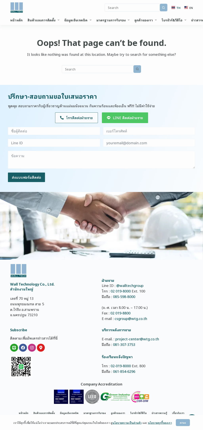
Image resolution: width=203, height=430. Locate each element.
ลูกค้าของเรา (143, 20)
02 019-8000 (121, 291)
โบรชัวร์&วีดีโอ (172, 20)
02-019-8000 (121, 365)
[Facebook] (23, 348)
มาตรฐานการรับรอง (111, 20)
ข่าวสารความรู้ (159, 413)
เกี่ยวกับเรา (178, 413)
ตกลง (183, 423)
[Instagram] (32, 348)
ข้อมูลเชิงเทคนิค (75, 20)
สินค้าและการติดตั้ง (42, 20)
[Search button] (163, 7)
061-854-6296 (124, 371)
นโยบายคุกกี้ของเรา (160, 422)
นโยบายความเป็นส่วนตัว (127, 422)
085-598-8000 (124, 296)
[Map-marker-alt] (41, 348)
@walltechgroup (130, 285)
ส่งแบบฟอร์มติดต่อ (26, 177)
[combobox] (97, 69)
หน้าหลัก (16, 20)
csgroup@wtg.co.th (131, 318)
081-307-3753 (124, 344)
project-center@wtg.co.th (137, 339)
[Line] (14, 348)
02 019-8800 (120, 313)
